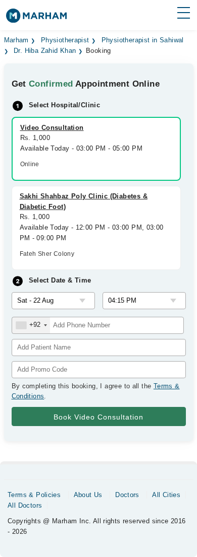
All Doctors (25, 505)
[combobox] (31, 325)
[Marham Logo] (36, 19)
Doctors (127, 495)
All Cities (166, 495)
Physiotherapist (65, 40)
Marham (16, 40)
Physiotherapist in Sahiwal (143, 40)
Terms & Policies (34, 495)
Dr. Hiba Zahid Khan (45, 50)
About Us (88, 495)
